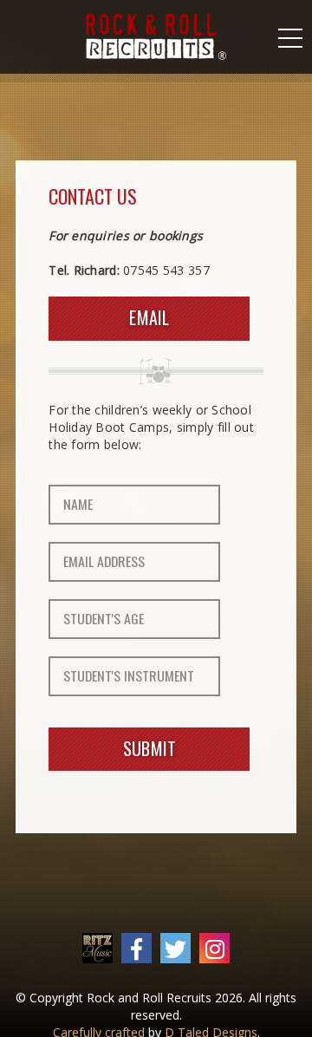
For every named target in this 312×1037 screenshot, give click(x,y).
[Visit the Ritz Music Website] (97, 948)
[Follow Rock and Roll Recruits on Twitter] (175, 949)
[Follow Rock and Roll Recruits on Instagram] (214, 949)
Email (149, 317)
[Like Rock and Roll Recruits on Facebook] (136, 949)
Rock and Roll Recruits (156, 36)
